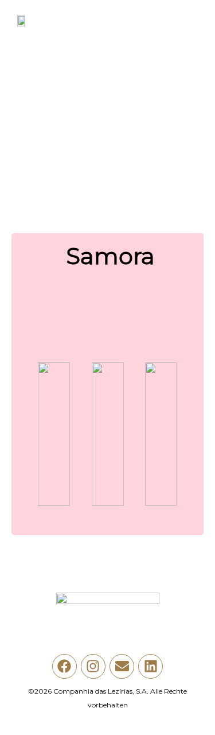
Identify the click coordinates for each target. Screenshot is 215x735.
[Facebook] (64, 666)
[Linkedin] (150, 666)
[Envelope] (122, 666)
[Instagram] (93, 666)
